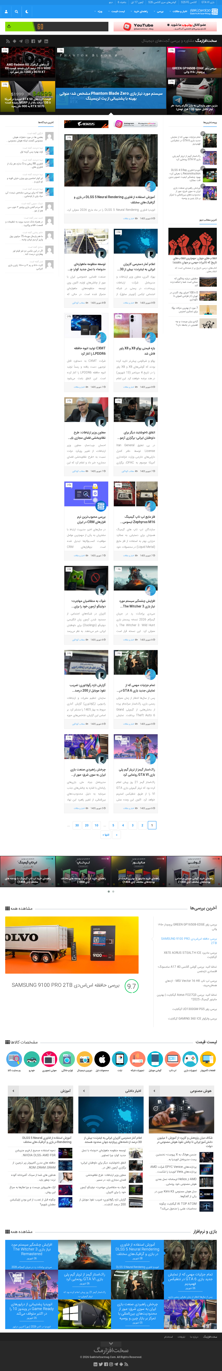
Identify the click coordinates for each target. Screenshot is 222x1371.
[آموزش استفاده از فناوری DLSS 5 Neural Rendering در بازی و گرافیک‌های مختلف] (111, 160)
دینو (111, 2)
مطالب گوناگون (78, 303)
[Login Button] (6, 11)
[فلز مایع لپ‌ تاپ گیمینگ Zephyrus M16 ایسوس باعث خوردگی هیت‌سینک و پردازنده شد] (136, 494)
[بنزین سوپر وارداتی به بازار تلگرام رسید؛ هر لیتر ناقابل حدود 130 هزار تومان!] (194, 96)
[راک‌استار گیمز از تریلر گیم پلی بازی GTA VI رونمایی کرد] (136, 746)
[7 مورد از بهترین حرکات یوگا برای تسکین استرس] (208, 310)
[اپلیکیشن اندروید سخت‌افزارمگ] (15, 41)
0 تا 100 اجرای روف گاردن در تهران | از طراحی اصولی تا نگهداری (184, 296)
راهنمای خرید (141, 11)
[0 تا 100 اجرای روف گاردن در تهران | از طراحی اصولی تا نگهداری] (208, 296)
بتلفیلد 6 (122, 2)
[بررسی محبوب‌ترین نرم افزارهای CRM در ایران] (86, 494)
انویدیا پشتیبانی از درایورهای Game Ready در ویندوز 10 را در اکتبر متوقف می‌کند (32, 1309)
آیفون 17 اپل (137, 2)
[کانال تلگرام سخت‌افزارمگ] (21, 41)
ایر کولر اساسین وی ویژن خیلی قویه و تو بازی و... (25, 180)
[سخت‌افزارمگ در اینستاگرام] (27, 41)
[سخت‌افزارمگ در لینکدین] (46, 41)
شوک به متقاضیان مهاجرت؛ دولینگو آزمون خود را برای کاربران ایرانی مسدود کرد (88, 606)
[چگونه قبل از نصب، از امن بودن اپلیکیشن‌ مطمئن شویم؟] (65, 1202)
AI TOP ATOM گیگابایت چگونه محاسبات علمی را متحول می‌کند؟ (178, 1206)
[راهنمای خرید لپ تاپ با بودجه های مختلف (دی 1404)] (83, 871)
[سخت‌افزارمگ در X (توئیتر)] (40, 41)
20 (86, 825)
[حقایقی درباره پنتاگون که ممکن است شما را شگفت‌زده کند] (208, 282)
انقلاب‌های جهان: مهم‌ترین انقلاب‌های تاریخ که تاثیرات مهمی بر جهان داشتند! (195, 260)
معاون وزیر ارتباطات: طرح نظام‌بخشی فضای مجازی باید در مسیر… (106, 1177)
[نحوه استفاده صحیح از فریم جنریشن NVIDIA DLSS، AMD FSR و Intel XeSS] (65, 1153)
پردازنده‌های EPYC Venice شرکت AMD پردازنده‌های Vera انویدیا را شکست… (173, 1169)
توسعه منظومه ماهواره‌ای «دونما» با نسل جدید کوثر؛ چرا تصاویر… (104, 1153)
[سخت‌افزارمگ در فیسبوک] (33, 41)
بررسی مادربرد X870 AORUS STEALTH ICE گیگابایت (65, 985)
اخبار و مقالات (180, 11)
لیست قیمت (118, 11)
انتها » (106, 835)
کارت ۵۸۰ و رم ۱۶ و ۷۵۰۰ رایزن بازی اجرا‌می (25, 267)
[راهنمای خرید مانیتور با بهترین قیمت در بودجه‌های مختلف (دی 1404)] (138, 871)
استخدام (168, 1337)
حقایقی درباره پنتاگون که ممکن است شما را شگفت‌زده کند (184, 282)
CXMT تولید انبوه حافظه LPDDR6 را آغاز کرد (90, 351)
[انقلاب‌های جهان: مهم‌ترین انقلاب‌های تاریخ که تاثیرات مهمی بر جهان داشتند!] (192, 241)
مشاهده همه (21, 908)
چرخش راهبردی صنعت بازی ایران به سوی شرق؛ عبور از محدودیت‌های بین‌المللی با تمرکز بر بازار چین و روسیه (88, 777)
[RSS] (8, 41)
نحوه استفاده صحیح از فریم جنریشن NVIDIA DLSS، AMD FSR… (35, 1153)
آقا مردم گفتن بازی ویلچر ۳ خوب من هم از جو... (25, 209)
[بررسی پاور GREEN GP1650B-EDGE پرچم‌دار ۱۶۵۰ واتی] (194, 62)
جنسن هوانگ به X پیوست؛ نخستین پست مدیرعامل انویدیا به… (176, 1157)
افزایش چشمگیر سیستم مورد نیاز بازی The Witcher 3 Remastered (137, 606)
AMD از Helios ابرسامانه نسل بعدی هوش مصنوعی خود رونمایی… (176, 1182)
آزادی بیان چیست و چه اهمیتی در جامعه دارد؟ (187, 323)
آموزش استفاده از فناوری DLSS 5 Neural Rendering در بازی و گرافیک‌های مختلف (46, 1140)
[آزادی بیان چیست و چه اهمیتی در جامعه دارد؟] (208, 323)
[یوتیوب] (136, 124)
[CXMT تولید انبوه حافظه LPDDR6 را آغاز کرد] (86, 325)
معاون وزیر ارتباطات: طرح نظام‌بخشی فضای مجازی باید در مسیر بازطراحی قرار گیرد (87, 438)
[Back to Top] (111, 1344)
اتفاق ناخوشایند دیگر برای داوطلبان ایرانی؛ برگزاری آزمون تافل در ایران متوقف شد (136, 438)
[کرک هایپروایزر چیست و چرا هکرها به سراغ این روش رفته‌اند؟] (65, 1190)
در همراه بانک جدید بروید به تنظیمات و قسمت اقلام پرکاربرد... (24, 223)
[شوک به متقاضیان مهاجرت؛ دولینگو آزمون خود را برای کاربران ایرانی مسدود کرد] (86, 578)
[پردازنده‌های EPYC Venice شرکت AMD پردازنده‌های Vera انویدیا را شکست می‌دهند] (206, 1169)
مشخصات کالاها (24, 1042)
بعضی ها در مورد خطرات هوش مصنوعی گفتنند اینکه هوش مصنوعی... (24, 139)
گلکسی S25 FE (189, 2)
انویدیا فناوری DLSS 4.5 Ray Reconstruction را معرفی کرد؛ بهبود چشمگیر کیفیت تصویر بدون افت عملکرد (184, 175)
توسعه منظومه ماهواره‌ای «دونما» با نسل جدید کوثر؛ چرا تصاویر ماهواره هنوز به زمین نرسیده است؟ (87, 272)
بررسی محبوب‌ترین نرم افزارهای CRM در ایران (91, 519)
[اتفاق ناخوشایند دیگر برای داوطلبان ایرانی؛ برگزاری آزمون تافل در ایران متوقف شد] (136, 409)
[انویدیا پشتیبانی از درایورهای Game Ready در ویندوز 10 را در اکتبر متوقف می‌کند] (84, 1314)
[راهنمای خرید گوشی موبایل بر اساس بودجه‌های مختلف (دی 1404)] (194, 871)
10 (96, 825)
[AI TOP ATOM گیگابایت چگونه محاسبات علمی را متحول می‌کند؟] (206, 1206)
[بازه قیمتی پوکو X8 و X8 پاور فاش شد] (136, 325)
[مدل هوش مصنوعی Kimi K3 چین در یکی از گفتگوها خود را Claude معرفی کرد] (206, 1194)
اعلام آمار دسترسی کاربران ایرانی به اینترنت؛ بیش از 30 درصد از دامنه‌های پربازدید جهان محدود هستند (137, 272)
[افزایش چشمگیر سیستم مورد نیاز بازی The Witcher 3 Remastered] (136, 578)
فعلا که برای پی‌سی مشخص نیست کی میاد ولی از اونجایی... (24, 194)
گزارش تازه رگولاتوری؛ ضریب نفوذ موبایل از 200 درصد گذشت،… (102, 1202)
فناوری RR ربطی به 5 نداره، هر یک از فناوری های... (25, 165)
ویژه (100, 11)
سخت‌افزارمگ (210, 1337)
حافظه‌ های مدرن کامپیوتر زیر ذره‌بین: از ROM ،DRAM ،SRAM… (34, 1165)
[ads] (165, 26)
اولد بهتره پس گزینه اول (31, 152)
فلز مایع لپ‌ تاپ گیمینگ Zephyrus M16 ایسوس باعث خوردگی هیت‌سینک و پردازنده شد (137, 525)
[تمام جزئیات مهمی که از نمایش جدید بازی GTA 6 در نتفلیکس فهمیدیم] (136, 662)
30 (77, 825)
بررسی (160, 11)
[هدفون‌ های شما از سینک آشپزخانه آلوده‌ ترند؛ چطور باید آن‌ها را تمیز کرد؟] (65, 1177)
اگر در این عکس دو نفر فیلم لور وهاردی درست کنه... (28, 253)
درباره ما (194, 1337)
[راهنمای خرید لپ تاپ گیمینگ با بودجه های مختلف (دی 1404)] (27, 871)
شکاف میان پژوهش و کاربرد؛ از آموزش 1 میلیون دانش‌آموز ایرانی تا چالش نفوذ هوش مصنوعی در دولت (185, 1142)
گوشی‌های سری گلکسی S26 (162, 2)
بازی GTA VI (208, 2)
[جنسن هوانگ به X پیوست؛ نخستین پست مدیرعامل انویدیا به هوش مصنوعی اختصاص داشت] (206, 1157)
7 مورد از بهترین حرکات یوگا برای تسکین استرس (185, 310)
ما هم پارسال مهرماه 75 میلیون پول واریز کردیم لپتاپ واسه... (26, 238)
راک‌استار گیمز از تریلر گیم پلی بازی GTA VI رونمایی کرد (137, 772)
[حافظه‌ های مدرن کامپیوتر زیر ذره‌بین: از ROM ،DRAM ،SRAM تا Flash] (65, 1165)
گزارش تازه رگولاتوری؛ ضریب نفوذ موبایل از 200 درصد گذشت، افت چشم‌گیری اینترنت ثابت (88, 693)
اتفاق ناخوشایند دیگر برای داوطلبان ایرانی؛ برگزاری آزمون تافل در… (103, 1165)
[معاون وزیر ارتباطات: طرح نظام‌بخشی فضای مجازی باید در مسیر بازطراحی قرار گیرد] (86, 409)
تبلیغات (181, 1337)
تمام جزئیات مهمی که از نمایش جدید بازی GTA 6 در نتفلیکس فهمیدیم (137, 691)
